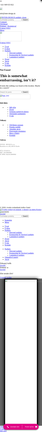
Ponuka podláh (14, 127)
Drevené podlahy (15, 53)
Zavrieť (3, 214)
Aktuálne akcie (14, 129)
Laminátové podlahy (16, 57)
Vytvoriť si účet (5, 277)
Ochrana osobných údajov (19, 112)
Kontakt (12, 135)
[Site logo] (13, 17)
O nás (11, 116)
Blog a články (14, 133)
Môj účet (12, 107)
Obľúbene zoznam (16, 125)
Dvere (11, 110)
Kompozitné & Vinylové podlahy (21, 55)
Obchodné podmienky (17, 114)
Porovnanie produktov (17, 131)
